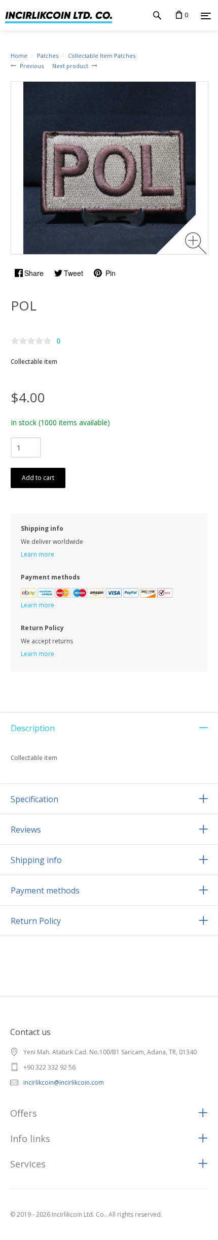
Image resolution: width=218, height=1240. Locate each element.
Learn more (37, 554)
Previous (32, 66)
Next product (70, 66)
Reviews (26, 829)
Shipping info (36, 860)
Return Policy (36, 920)
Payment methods (45, 890)
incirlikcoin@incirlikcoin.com (63, 1082)
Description (33, 728)
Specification (34, 799)
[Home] (56, 15)
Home (19, 55)
